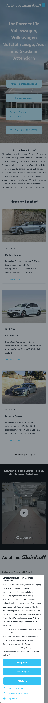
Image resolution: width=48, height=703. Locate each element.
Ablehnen (22, 681)
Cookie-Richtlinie (15, 688)
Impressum (13, 698)
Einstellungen (22, 671)
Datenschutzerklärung (18, 693)
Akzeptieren (22, 662)
